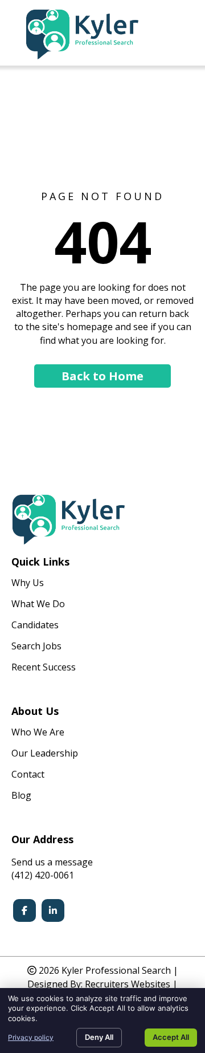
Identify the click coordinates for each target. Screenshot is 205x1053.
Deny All (99, 1037)
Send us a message (52, 862)
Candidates (35, 625)
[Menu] (180, 34)
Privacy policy (31, 1037)
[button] (102, 376)
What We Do (38, 604)
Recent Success (43, 667)
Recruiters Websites (127, 984)
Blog (21, 796)
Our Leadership (44, 754)
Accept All (171, 1037)
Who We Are (37, 732)
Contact (27, 775)
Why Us (27, 583)
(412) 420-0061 (42, 875)
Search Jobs (36, 646)
